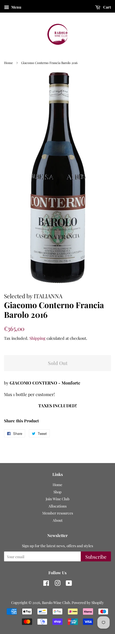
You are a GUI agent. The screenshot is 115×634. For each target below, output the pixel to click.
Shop (57, 491)
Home (8, 63)
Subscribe (95, 557)
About (58, 520)
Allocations (57, 506)
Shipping (37, 338)
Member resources (57, 512)
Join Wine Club (58, 498)
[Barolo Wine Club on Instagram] (57, 583)
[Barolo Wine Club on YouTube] (69, 583)
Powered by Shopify (88, 602)
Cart (106, 7)
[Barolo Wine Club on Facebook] (46, 583)
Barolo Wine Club (56, 602)
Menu (15, 7)
